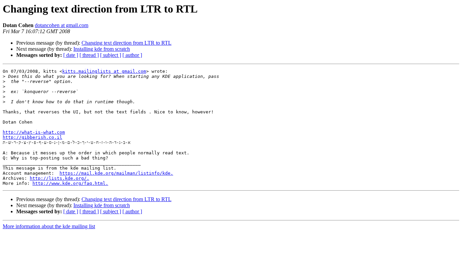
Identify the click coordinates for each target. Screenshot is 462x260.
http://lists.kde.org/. (59, 178)
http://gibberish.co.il (32, 137)
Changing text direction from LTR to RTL (126, 43)
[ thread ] (89, 55)
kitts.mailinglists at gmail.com (104, 71)
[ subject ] (110, 55)
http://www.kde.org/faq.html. (70, 183)
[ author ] (132, 55)
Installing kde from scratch (101, 49)
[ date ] (70, 55)
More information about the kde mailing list (49, 226)
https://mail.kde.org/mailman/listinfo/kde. (116, 173)
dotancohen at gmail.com (61, 25)
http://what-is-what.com (34, 132)
